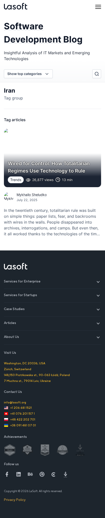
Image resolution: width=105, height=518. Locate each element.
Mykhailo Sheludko (32, 195)
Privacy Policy (15, 500)
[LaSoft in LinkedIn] (18, 474)
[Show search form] (96, 73)
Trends (15, 180)
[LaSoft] (15, 7)
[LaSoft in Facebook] (7, 474)
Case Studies (52, 309)
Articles (52, 323)
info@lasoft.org (15, 402)
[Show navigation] (98, 7)
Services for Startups (52, 295)
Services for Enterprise (52, 281)
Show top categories (24, 74)
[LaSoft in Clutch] (54, 474)
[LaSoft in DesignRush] (65, 474)
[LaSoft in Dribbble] (42, 474)
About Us (52, 337)
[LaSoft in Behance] (30, 474)
